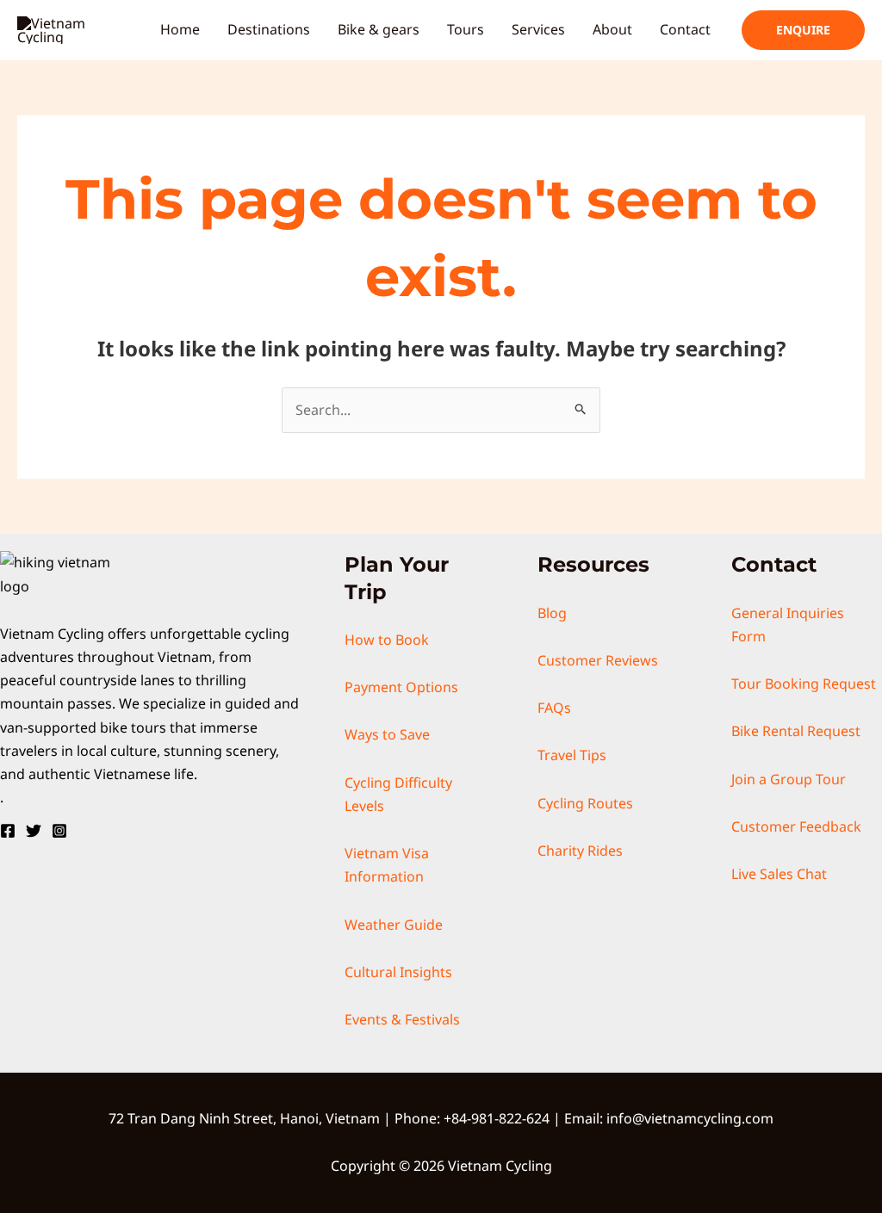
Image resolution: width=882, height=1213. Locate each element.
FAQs (554, 707)
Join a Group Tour (788, 779)
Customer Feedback (796, 826)
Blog (552, 612)
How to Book (387, 639)
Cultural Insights (398, 971)
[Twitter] (33, 831)
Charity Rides (580, 850)
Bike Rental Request (795, 730)
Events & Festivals (402, 1019)
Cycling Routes (585, 803)
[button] (803, 30)
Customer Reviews (597, 660)
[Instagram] (59, 831)
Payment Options (401, 687)
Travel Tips (571, 755)
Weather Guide (394, 924)
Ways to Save (387, 734)
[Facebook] (8, 831)
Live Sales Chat (779, 873)
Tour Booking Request (803, 683)
